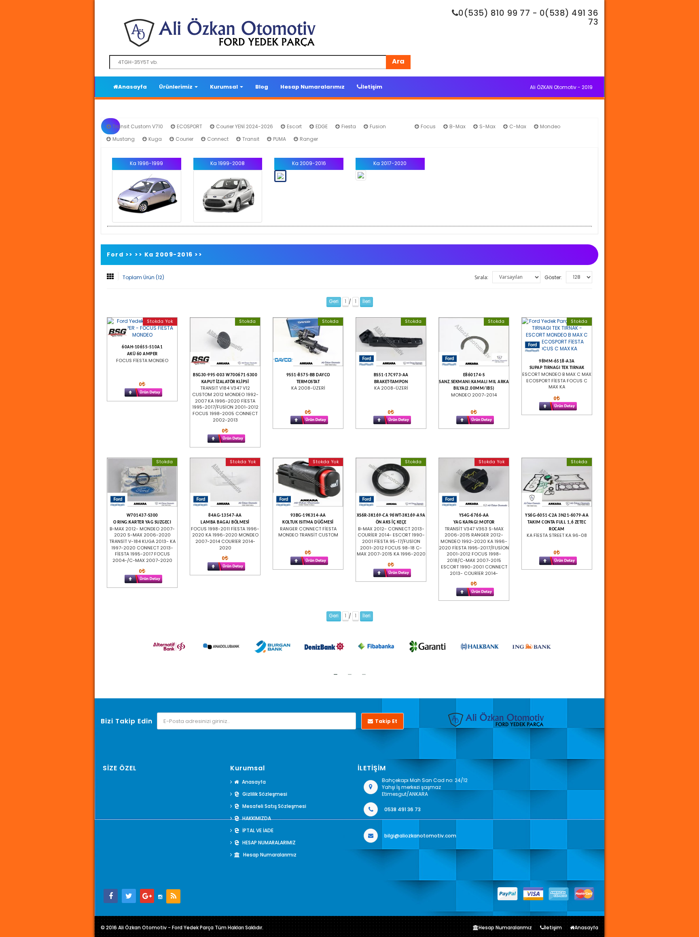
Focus (427, 126)
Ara (398, 61)
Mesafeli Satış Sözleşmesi (274, 806)
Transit (250, 139)
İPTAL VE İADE (257, 830)
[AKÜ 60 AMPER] (142, 328)
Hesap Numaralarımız (312, 87)
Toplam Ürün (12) (143, 277)
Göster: (553, 277)
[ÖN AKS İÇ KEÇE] (391, 482)
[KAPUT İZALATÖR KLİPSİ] (225, 342)
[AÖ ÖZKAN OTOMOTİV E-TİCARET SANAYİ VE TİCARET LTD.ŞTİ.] (262, 32)
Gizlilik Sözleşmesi (264, 794)
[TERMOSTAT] (308, 342)
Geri (334, 301)
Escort (294, 126)
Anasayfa (132, 87)
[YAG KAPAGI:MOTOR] (474, 482)
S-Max (487, 126)
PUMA (279, 139)
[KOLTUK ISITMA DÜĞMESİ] (308, 482)
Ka (402, 126)
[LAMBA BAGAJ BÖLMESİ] (225, 482)
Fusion (377, 126)
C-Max (517, 126)
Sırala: (481, 277)
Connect (217, 139)
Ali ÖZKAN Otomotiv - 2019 (561, 87)
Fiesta (348, 126)
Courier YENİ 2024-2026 (244, 126)
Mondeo (549, 126)
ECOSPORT (189, 126)
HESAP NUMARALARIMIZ (269, 842)
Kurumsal (224, 87)
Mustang (123, 139)
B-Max (457, 126)
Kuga (154, 139)
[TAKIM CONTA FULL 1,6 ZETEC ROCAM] (557, 482)
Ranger (308, 139)
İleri (366, 301)
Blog (261, 87)
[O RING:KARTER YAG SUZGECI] (142, 482)
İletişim (371, 87)
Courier (183, 139)
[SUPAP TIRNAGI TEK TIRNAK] (557, 335)
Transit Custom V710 (137, 126)
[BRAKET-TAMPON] (391, 342)
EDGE (321, 126)
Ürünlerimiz (176, 87)
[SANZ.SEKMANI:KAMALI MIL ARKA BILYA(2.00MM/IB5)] (474, 342)
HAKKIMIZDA (256, 818)
